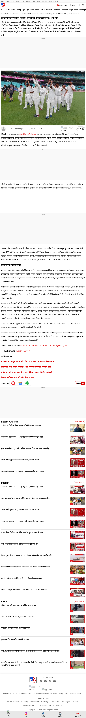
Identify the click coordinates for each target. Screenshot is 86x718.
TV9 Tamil (75, 701)
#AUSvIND (36, 345)
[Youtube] (54, 681)
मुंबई (24, 10)
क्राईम (71, 10)
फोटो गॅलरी (57, 10)
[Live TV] (77, 5)
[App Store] (48, 690)
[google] (68, 128)
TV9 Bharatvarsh (12, 701)
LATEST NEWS (10, 10)
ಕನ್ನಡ (13, 1)
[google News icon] (20, 383)
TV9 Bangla (45, 701)
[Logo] (3, 5)
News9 (8, 1)
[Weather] (70, 5)
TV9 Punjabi (65, 701)
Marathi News (6, 14)
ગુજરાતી (28, 1)
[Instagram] (50, 681)
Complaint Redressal (44, 693)
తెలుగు (18, 1)
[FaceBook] (41, 681)
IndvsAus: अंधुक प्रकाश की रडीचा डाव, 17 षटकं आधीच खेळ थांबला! (28, 361)
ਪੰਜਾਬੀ (33, 1)
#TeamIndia (25, 345)
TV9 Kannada (35, 701)
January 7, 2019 (23, 351)
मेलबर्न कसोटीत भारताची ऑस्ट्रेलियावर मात (18, 377)
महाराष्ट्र (19, 10)
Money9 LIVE (57, 705)
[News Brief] (62, 5)
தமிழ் (38, 1)
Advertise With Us (28, 693)
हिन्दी (2, 1)
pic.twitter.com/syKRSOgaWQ (55, 345)
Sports (15, 14)
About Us (16, 693)
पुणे (28, 10)
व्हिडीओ (5, 482)
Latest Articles (9, 421)
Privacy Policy (58, 693)
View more (78, 422)
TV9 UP (38, 705)
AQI (73, 5)
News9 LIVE (46, 705)
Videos (49, 10)
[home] (2, 9)
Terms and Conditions (73, 693)
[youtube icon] (13, 383)
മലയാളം (44, 1)
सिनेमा (37, 10)
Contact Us (7, 693)
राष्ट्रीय (76, 10)
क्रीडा (32, 10)
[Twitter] (45, 681)
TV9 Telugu (24, 701)
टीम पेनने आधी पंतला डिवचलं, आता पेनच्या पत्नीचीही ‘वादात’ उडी (26, 367)
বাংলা (23, 1)
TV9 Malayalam (28, 705)
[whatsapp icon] (27, 383)
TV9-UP (55, 1)
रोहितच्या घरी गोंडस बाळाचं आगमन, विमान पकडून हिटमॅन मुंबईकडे (26, 372)
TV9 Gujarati (55, 701)
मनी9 (50, 1)
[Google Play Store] (35, 688)
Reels (42, 10)
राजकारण (65, 10)
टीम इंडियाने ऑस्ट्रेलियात (27, 134)
